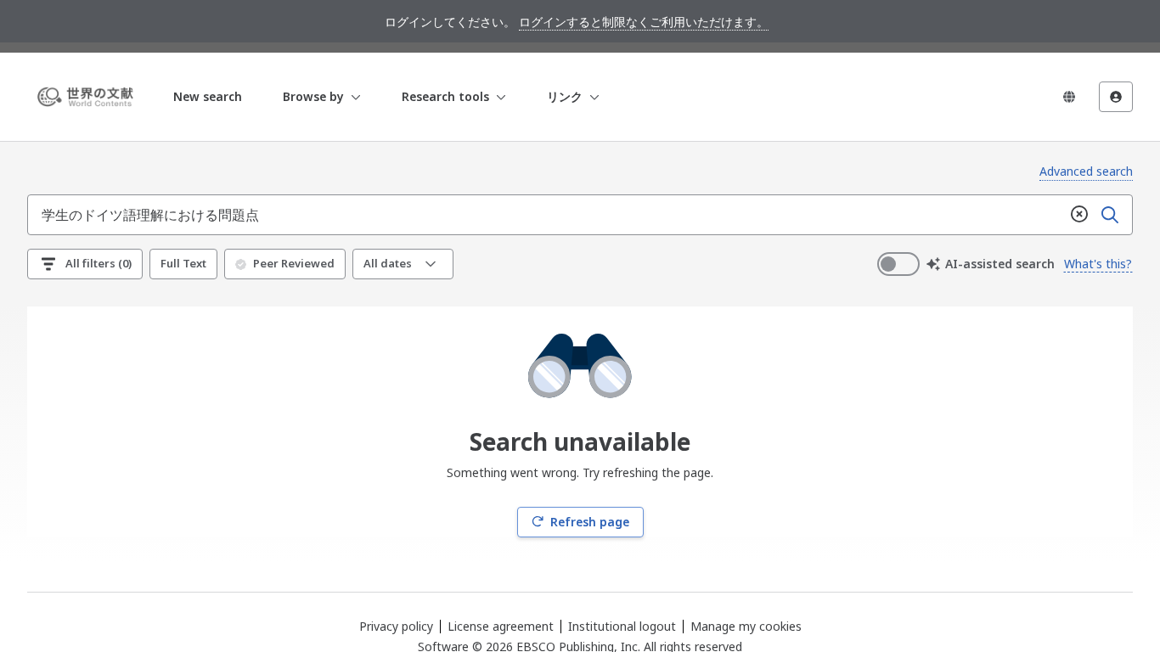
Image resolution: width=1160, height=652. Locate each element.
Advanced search (1086, 171)
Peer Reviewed (294, 263)
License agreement (501, 626)
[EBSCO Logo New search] (88, 96)
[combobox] (546, 215)
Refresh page (589, 522)
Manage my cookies (746, 626)
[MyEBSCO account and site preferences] (1116, 97)
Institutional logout (622, 626)
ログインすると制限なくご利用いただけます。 (644, 22)
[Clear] (1079, 215)
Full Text (183, 263)
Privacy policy (396, 626)
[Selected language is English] (1069, 97)
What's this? (1098, 264)
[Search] (1110, 215)
